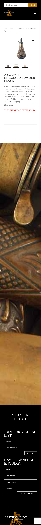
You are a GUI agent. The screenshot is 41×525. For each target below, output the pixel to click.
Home (5, 29)
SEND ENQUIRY (27, 493)
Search (33, 5)
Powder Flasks (13, 29)
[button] (33, 40)
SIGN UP (31, 453)
